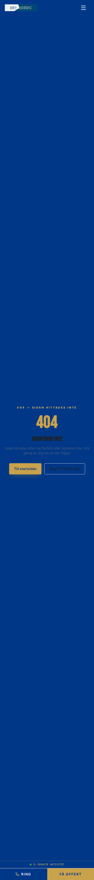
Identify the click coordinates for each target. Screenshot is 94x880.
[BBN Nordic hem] (21, 7)
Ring (26, 874)
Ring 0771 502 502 (64, 469)
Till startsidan (25, 469)
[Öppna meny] (83, 8)
